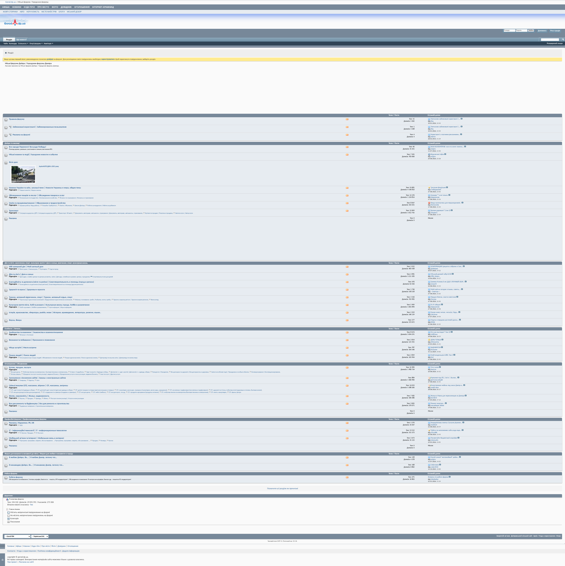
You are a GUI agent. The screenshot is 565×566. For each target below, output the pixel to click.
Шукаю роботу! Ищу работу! (29, 205)
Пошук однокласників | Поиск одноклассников (81, 358)
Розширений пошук (555, 43)
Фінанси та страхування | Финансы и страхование (76, 198)
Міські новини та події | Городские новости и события (33, 155)
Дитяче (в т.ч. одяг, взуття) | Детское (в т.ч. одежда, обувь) (130, 372)
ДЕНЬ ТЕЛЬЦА (436, 340)
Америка (23, 380)
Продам (30, 398)
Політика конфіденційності (49, 551)
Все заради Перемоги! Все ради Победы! (27, 147)
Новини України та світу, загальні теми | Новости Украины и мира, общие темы (45, 188)
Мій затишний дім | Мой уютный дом (26, 267)
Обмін (46, 398)
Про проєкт (12, 562)
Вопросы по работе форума (438, 477)
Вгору (558, 536)
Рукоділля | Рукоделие (160, 372)
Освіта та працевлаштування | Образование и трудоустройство (37, 203)
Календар (13, 43)
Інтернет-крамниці (103, 7)
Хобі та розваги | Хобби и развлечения (33, 307)
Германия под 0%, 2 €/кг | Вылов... (444, 378)
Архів (535, 536)
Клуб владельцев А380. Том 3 (442, 355)
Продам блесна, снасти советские (443, 297)
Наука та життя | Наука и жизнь (30, 190)
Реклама (13, 218)
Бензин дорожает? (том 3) (440, 210)
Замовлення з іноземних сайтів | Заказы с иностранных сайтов (37, 378)
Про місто (43, 7)
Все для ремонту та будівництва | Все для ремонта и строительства (39, 404)
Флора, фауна (15, 374)
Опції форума (35, 43)
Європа (31, 380)
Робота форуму (11, 474)
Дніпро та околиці (12, 143)
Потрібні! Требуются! (49, 205)
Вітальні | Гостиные (26, 335)
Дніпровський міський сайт (521, 536)
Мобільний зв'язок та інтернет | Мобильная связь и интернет (36, 438)
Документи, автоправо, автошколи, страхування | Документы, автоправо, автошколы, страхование (108, 213)
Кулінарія (43, 269)
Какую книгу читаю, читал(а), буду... (444, 312)
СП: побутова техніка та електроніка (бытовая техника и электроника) (184, 392)
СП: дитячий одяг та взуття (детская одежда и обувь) (55, 390)
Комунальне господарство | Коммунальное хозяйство (38, 198)
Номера (103, 441)
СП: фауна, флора (235, 392)
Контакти (11, 551)
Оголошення (82, 7)
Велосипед (154, 300)
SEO (21, 425)
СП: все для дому (84, 392)
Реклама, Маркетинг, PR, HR (21, 423)
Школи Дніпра (80, 205)
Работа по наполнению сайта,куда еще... (446, 430)
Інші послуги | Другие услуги (110, 374)
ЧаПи (6, 43)
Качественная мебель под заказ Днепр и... (447, 385)
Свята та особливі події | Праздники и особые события (230, 372)
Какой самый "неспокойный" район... (445, 457)
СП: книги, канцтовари (218, 392)
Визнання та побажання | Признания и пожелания (32, 340)
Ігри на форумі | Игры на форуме (60, 307)
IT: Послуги (39, 433)
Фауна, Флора (15, 320)
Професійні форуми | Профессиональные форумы (25, 419)
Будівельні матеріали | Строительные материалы (36, 406)
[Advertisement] (92, 90)
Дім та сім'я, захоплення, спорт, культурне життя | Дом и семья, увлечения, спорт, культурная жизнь (46, 263)
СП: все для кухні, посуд (117, 392)
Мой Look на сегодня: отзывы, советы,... (446, 289)
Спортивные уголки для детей (103, 277)
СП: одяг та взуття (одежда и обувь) (23, 390)
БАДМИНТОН (436, 347)
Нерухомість (32, 12)
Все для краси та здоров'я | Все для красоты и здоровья (189, 372)
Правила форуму (16, 119)
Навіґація (47, 43)
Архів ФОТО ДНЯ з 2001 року (49, 166)
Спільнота (22, 43)
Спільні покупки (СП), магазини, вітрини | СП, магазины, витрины (38, 386)
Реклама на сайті (26, 562)
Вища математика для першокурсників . (446, 203)
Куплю (22, 398)
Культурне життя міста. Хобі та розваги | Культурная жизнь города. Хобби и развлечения (49, 305)
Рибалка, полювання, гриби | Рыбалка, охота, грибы (93, 300)
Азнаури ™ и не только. (439, 195)
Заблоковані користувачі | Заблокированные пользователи (40, 127)
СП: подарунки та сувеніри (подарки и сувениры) (59, 392)
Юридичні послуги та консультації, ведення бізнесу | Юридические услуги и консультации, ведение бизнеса (60, 374)
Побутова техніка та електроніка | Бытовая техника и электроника (45, 372)
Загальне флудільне (438, 188)
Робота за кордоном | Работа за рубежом (101, 205)
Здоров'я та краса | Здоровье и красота (27, 290)
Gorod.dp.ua (10, 2)
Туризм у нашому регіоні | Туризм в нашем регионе (130, 300)
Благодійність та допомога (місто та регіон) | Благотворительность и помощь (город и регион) (51, 282)
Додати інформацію (70, 551)
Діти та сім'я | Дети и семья (21, 274)
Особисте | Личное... (13, 329)
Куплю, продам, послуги (20, 367)
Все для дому (15, 372)
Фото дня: (13, 162)
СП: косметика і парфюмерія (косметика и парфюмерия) (189, 390)
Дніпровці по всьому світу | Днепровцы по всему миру (118, 358)
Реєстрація (555, 31)
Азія (37, 380)
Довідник (66, 7)
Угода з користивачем (26, 551)
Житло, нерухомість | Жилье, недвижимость (29, 396)
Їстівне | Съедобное (77, 372)
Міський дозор (74, 12)
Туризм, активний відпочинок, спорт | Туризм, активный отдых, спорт (40, 297)
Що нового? (21, 40)
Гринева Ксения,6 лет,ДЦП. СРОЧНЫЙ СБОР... (447, 282)
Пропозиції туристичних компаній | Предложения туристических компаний (46, 300)
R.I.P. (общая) (436, 305)
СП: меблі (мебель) (99, 392)
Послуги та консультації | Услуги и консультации (67, 398)
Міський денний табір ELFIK (441, 274)
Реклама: (13, 411)
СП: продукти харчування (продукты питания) (143, 392)
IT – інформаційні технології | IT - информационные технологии (38, 430)
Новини (16, 7)
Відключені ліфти (437, 154)
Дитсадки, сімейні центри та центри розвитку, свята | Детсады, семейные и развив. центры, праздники (55, 277)
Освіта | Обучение (66, 205)
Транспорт (13, 211)
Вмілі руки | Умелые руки (28, 269)
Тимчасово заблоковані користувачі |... (445, 119)
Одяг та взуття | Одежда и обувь (97, 372)
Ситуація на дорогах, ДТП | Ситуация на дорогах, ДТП (38, 213)
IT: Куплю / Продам (26, 433)
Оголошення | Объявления (16, 364)
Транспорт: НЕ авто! (65, 213)
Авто (22, 12)
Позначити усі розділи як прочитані (282, 489)
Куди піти (29, 7)
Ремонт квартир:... (437, 403)
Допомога (542, 31)
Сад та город (54, 269)
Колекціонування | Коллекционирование (265, 372)
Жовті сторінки (10, 12)
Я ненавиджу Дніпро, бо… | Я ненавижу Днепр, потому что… (36, 465)
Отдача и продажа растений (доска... (445, 320)
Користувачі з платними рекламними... (445, 134)
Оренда (38, 398)
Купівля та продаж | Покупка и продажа (158, 213)
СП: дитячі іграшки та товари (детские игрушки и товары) (94, 390)
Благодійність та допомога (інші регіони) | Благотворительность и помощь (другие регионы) (51, 284)
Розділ (9, 40)
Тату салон (435, 367)
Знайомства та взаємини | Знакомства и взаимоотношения (36, 332)
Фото (55, 7)
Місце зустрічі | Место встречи (22, 348)
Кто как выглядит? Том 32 (440, 332)
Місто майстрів (48, 12)
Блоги (62, 12)
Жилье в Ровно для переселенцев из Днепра (447, 396)
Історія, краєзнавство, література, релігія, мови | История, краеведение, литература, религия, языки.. (55, 313)
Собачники (435, 465)
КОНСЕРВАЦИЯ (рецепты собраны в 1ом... (446, 266)
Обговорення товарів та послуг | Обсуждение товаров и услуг (36, 195)
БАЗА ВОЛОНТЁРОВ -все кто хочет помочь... (447, 147)
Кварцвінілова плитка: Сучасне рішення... (446, 423)
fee (31, 505)
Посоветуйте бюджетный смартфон (444, 438)
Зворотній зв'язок (503, 536)
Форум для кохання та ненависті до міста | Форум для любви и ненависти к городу (39, 454)
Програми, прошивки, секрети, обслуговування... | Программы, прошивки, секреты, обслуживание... (54, 441)
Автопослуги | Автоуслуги (184, 213)
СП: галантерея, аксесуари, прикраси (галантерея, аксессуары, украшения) (141, 390)
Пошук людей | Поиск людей (22, 355)
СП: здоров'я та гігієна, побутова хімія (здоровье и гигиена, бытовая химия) (236, 390)
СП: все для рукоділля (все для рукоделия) (25, 392)
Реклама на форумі (21, 135)
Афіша (6, 7)
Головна (10, 546)
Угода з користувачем (547, 536)
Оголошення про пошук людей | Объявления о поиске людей (41, 358)
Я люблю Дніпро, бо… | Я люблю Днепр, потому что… (33, 457)
